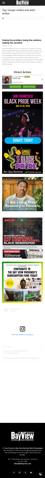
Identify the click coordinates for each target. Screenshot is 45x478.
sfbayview (25, 358)
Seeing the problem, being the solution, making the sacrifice (22, 41)
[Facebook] (14, 473)
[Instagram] (20, 473)
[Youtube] (31, 473)
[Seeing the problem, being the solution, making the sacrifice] (22, 27)
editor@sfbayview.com (22, 464)
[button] (3, 3)
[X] (25, 473)
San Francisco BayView (11, 358)
